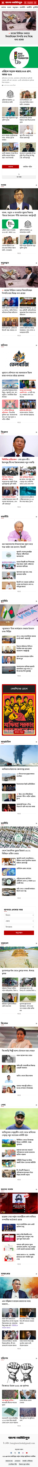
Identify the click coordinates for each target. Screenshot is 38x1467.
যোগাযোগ (17, 1461)
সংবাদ (9, 7)
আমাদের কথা (9, 1461)
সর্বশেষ (3, 7)
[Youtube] (26, 1452)
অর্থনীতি (29, 7)
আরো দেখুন (19, 732)
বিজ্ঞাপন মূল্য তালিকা (24, 1464)
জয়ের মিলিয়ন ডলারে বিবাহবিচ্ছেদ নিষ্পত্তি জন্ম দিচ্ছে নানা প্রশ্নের (19, 37)
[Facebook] (11, 1452)
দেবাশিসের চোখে (19, 689)
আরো (19, 253)
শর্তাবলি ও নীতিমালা (27, 1461)
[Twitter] (15, 1452)
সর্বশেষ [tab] (10, 166)
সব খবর (19, 177)
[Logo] (13, 2)
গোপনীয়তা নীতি (13, 1464)
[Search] (25, 2)
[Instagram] (23, 1452)
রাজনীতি (22, 7)
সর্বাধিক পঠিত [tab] (27, 166)
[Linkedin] (19, 1452)
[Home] (2, 2)
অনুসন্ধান (15, 7)
